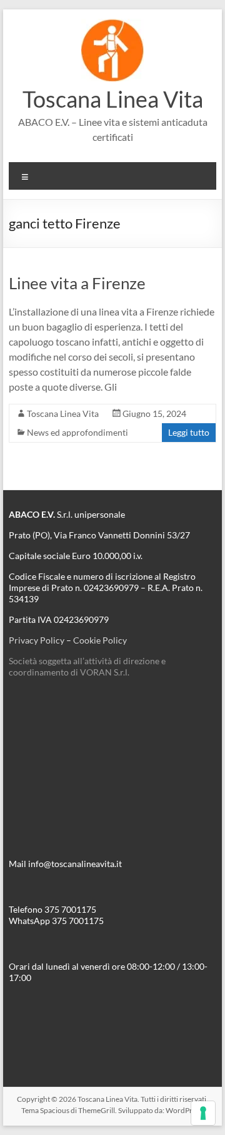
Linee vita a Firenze (77, 283)
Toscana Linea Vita (112, 99)
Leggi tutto (188, 432)
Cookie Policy (100, 640)
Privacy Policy (36, 640)
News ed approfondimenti (77, 432)
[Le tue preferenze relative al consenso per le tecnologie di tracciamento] (203, 1113)
